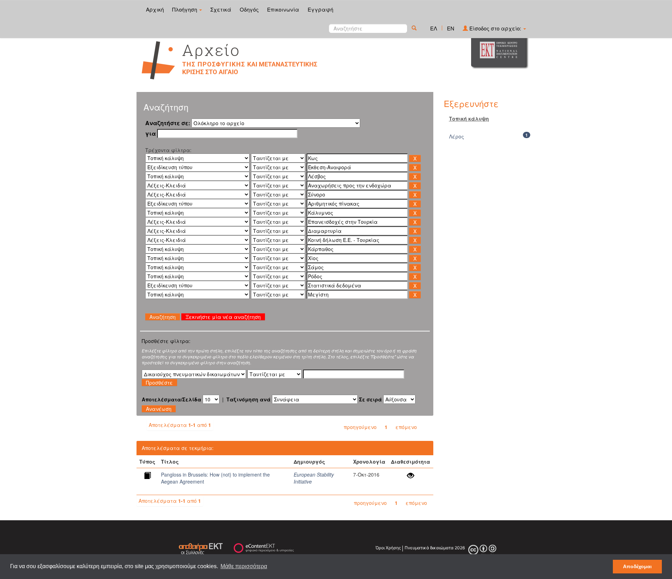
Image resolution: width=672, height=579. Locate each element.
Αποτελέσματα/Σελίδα (171, 399)
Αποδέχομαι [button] (637, 566)
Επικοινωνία (283, 9)
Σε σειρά (370, 399)
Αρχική (155, 9)
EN (450, 28)
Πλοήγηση (185, 9)
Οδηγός (249, 9)
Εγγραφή (320, 9)
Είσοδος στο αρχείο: (495, 28)
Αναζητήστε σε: (167, 123)
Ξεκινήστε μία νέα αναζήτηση (223, 316)
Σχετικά (220, 9)
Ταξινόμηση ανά (248, 399)
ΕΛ (433, 28)
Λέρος (456, 136)
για (150, 133)
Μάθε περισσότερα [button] (243, 566)
